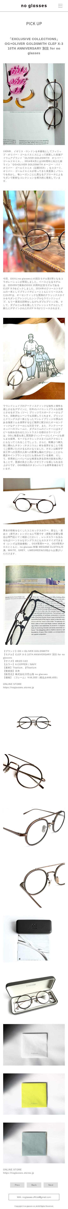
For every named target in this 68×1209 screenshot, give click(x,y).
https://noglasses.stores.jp (18, 687)
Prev (17, 1185)
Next (50, 1185)
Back (34, 1185)
